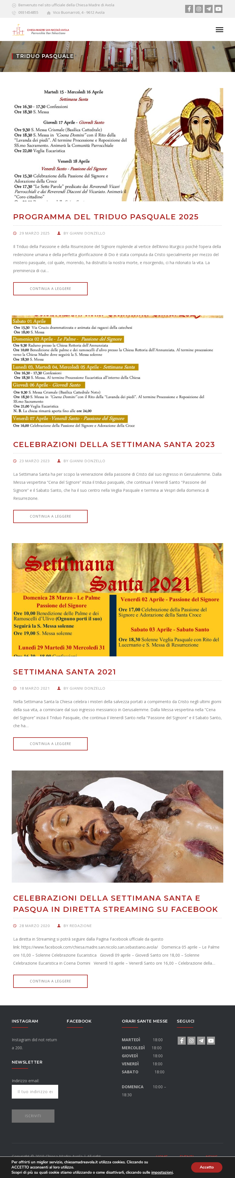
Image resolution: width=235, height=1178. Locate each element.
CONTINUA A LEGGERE (50, 288)
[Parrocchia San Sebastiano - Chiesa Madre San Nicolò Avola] (40, 29)
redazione (81, 925)
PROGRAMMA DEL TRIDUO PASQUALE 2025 (106, 216)
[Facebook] (189, 9)
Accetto (207, 1167)
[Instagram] (199, 9)
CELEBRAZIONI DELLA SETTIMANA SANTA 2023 (114, 444)
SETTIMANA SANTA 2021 (64, 671)
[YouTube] (218, 9)
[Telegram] (209, 9)
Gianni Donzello (87, 233)
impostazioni (162, 1172)
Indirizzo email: (25, 1080)
